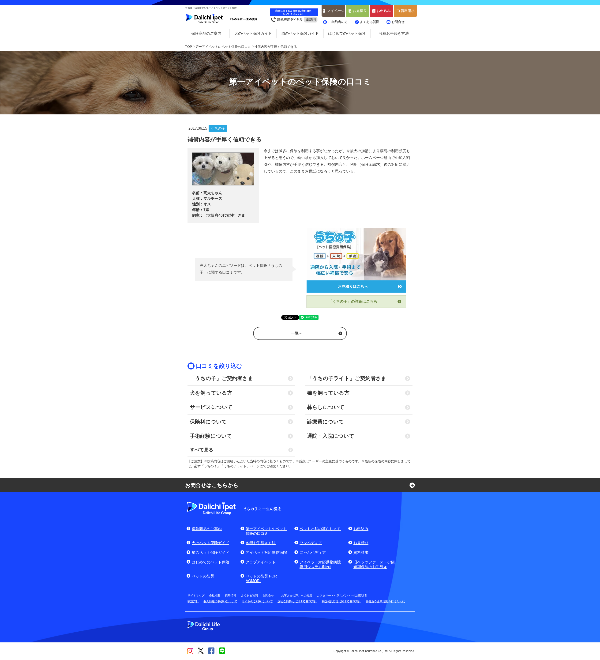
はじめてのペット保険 (347, 33)
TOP (188, 47)
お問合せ (398, 22)
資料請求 (408, 11)
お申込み (384, 11)
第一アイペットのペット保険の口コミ (223, 47)
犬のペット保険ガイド (253, 33)
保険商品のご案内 (206, 33)
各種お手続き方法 (394, 33)
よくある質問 (369, 22)
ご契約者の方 (338, 22)
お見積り (360, 11)
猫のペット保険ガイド (300, 33)
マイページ (336, 11)
